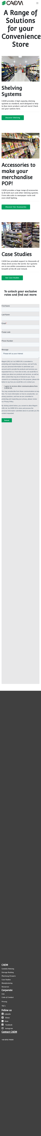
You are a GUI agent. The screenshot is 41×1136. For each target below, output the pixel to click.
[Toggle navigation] (37, 3)
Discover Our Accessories (15, 207)
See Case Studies (12, 278)
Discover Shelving (12, 118)
